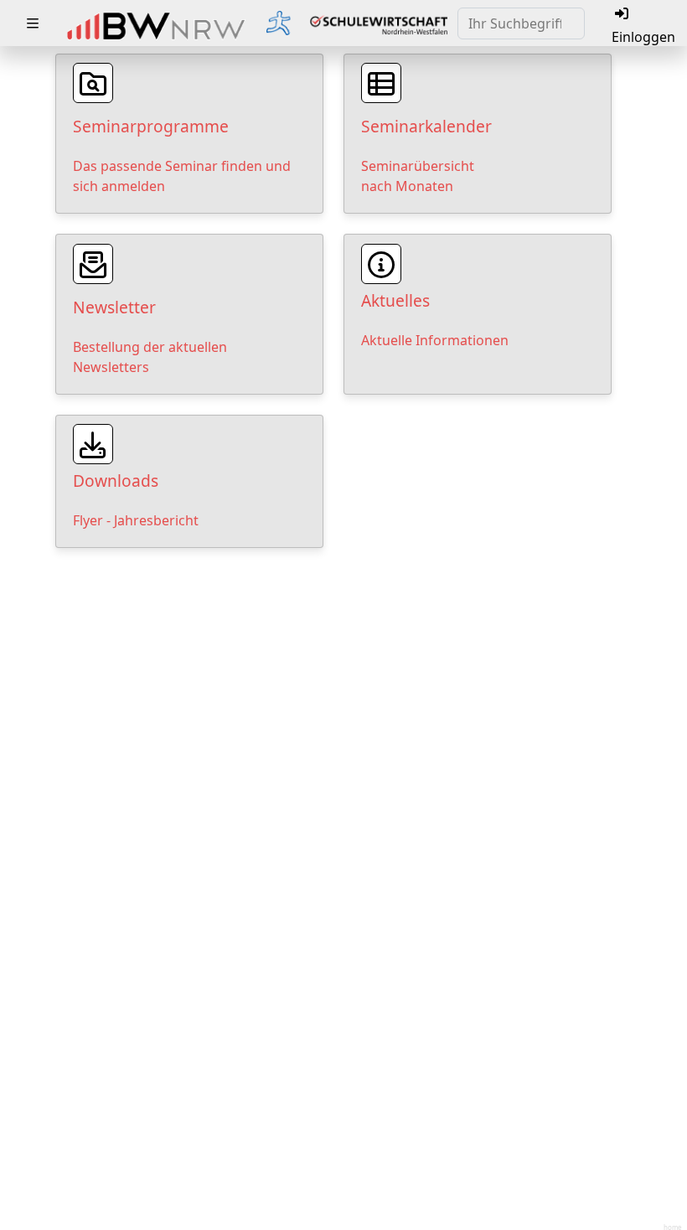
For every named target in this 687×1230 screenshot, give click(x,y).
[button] (32, 23)
